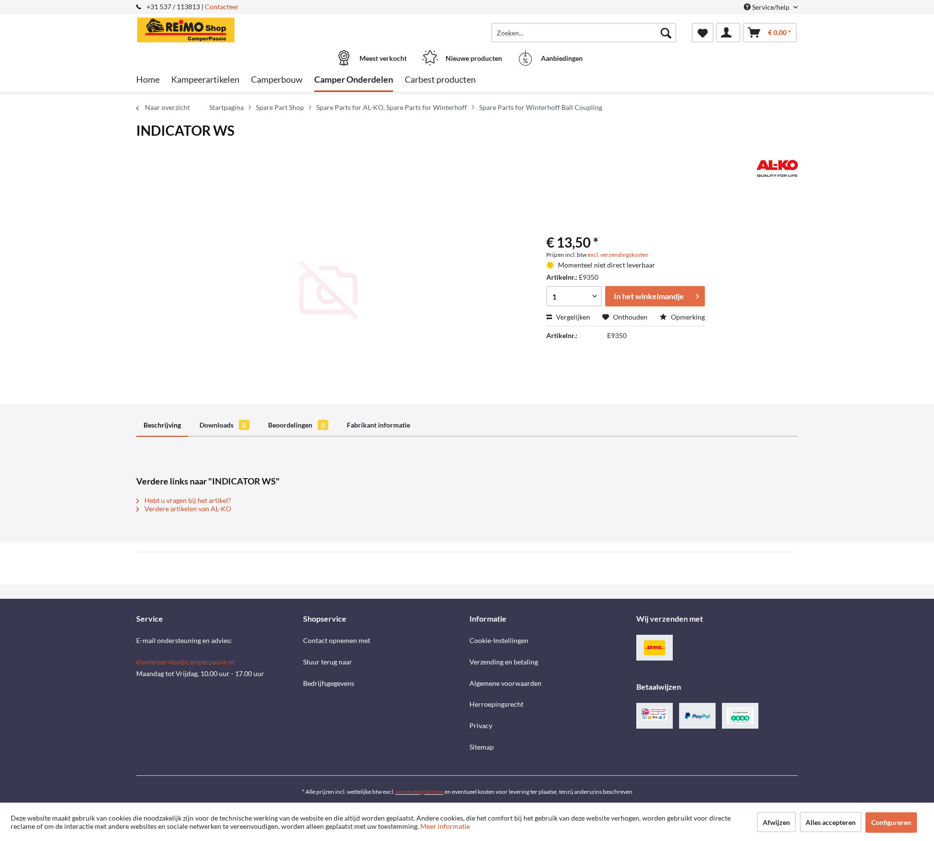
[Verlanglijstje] (703, 32)
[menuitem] (583, 32)
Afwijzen (776, 822)
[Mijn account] (728, 32)
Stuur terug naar (327, 662)
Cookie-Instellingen (498, 640)
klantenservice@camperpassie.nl (185, 662)
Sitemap (481, 747)
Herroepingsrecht (496, 704)
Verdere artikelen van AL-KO (187, 508)
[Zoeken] (666, 32)
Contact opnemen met (336, 640)
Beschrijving (162, 425)
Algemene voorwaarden (505, 683)
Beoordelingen (296, 425)
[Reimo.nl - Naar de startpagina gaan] (218, 27)
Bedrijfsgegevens (328, 683)
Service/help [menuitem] (771, 7)
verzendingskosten (419, 791)
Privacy (480, 725)
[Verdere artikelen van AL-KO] (777, 168)
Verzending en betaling (503, 662)
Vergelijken (572, 317)
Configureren (891, 822)
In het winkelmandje (649, 296)
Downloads (222, 425)
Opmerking (687, 317)
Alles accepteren (831, 822)
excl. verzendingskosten (618, 254)
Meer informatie (445, 826)
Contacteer (222, 6)
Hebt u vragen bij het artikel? (187, 500)
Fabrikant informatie (378, 425)
